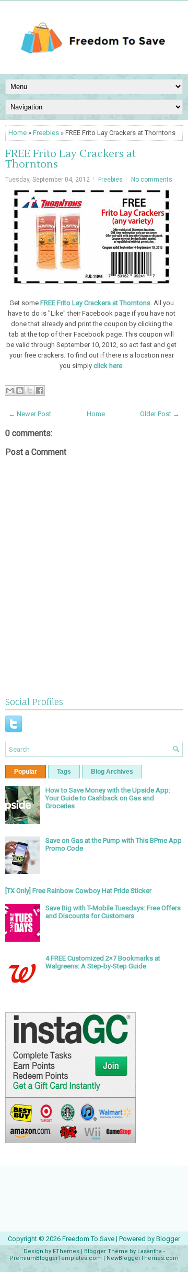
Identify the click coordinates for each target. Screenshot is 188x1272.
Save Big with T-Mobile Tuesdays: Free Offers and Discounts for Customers (113, 912)
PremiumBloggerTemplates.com (55, 1258)
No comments (151, 179)
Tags (64, 771)
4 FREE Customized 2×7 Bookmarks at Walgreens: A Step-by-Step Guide (102, 962)
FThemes (66, 1251)
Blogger (168, 1239)
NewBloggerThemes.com (143, 1258)
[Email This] (10, 390)
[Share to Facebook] (39, 390)
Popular (25, 771)
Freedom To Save (88, 1239)
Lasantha (149, 1251)
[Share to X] (30, 390)
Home (17, 133)
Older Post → (160, 414)
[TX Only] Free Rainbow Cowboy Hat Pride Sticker (78, 891)
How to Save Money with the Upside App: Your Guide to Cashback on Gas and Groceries (107, 798)
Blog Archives (112, 771)
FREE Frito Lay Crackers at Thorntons (70, 159)
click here (107, 366)
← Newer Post (29, 414)
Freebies (46, 133)
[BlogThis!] (20, 390)
